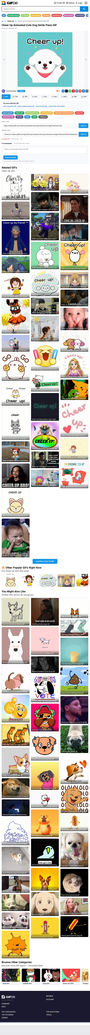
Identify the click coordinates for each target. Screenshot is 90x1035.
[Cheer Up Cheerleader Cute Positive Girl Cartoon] (29, 580)
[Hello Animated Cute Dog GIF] (74, 608)
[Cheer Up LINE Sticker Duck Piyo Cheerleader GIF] (45, 255)
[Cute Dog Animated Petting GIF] (74, 628)
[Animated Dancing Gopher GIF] (45, 823)
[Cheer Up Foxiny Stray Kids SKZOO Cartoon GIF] (16, 503)
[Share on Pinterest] (73, 91)
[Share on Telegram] (76, 91)
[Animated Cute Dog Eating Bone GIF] (16, 645)
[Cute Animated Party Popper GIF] (74, 651)
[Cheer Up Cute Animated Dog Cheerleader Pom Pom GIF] (16, 394)
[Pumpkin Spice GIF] (13, 15)
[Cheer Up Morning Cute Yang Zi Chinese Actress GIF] (45, 328)
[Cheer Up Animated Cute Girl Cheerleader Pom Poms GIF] (74, 448)
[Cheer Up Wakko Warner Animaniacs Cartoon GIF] (16, 451)
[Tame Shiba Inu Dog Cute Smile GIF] (16, 860)
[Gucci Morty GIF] (35, 15)
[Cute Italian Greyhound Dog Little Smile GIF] (74, 906)
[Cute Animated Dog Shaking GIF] (16, 612)
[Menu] (86, 3)
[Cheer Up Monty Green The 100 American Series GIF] (45, 201)
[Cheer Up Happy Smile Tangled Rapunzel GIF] (74, 365)
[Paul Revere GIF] (56, 15)
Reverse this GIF (41, 106)
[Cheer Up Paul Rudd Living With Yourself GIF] (74, 298)
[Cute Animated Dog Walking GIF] (45, 641)
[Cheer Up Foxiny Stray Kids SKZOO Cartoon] (10, 580)
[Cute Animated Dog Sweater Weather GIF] (16, 679)
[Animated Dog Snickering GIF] (45, 717)
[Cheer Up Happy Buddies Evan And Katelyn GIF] (16, 210)
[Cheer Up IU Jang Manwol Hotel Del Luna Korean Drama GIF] (74, 232)
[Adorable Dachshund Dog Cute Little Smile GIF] (16, 884)
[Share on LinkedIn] (83, 91)
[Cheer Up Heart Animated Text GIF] (74, 419)
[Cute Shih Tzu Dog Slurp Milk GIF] (74, 850)
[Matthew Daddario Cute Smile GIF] (45, 664)
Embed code (6, 130)
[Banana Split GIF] (68, 15)
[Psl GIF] (4, 15)
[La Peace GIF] (25, 15)
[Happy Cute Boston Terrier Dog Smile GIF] (45, 879)
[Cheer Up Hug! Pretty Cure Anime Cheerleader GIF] (74, 183)
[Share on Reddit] (80, 91)
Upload (71, 3)
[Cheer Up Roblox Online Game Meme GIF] (45, 226)
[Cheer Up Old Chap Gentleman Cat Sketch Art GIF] (16, 187)
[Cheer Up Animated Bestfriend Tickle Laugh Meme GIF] (74, 474)
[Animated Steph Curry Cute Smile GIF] (74, 710)
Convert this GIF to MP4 (57, 106)
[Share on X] (66, 91)
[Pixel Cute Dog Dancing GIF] (74, 882)
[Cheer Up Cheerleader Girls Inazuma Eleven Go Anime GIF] (16, 264)
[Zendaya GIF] (46, 15)
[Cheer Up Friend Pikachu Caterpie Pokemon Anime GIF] (74, 390)
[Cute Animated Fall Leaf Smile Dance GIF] (16, 944)
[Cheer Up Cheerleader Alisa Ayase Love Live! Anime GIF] (45, 182)
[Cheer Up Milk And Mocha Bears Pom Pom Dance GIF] (74, 342)
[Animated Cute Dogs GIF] (74, 769)
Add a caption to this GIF (26, 106)
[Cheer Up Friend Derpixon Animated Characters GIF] (16, 343)
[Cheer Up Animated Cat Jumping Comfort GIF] (16, 423)
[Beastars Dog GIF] (45, 904)
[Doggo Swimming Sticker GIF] (16, 762)
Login (80, 3)
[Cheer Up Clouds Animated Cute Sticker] (48, 580)
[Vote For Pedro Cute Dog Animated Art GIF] (45, 688)
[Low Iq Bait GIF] (80, 15)
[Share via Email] (87, 91)
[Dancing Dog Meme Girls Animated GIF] (16, 807)
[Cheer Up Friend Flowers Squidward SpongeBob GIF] (45, 478)
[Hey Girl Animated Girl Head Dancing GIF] (45, 852)
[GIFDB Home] (2, 21)
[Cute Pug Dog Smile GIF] (74, 739)
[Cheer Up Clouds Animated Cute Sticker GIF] (45, 283)
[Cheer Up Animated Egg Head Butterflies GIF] (45, 436)
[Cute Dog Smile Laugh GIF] (45, 612)
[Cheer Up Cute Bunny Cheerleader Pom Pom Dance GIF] (16, 367)
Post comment (10, 157)
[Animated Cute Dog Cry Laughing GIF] (74, 799)
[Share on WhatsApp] (69, 91)
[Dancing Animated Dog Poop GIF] (74, 681)
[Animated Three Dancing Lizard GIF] (16, 735)
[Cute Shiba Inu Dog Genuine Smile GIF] (16, 788)
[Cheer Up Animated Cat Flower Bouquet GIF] (45, 381)
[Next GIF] (86, 59)
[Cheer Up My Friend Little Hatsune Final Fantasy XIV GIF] (16, 238)
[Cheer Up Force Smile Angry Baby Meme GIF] (16, 538)
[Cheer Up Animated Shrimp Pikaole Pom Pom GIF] (74, 256)
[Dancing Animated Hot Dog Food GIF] (74, 822)
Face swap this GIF (9, 106)
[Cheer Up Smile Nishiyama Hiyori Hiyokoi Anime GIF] (74, 280)
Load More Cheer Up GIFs (45, 561)
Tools (49, 1015)
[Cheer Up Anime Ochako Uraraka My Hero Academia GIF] (16, 316)
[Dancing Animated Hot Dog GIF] (45, 928)
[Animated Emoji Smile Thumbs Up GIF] (16, 708)
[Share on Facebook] (63, 91)
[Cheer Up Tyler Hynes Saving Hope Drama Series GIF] (45, 460)
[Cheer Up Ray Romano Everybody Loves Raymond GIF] (74, 209)
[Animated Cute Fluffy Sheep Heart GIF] (45, 799)
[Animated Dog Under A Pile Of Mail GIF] (16, 831)
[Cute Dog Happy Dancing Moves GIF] (45, 776)
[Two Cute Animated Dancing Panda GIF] (16, 921)
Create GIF (61, 3)
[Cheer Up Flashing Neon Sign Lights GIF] (45, 407)
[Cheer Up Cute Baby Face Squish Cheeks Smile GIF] (74, 319)
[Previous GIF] (4, 59)
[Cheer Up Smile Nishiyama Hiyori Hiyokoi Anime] (66, 580)
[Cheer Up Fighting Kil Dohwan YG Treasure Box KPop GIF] (45, 306)
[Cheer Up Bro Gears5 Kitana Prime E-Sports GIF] (16, 476)
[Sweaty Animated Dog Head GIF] (45, 747)
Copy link (5, 121)
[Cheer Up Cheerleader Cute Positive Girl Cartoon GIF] (16, 286)
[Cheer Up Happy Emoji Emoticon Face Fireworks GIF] (45, 357)
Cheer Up (10, 21)
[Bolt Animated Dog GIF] (16, 902)
